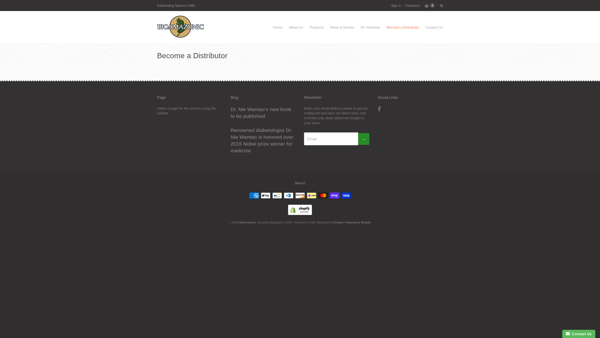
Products (317, 27)
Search (300, 183)
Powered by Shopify (357, 222)
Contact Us (434, 27)
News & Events (342, 27)
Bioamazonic (247, 222)
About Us (296, 27)
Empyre (339, 222)
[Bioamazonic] (180, 35)
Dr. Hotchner (370, 27)
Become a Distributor (403, 27)
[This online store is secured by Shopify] (300, 213)
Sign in (396, 5)
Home (277, 27)
